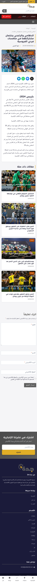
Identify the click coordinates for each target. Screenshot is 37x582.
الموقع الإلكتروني (30, 372)
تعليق (33, 325)
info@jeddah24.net (27, 567)
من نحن (33, 500)
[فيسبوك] (27, 78)
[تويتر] (32, 78)
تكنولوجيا (32, 532)
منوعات (33, 543)
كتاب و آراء (32, 551)
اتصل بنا (33, 504)
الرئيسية (33, 28)
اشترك (18, 452)
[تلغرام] (19, 78)
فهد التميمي (16, 46)
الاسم (33, 353)
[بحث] (4, 11)
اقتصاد (33, 524)
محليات (33, 516)
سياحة (33, 540)
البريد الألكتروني (29, 362)
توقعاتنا (33, 536)
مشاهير (33, 555)
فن (34, 547)
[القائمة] (33, 21)
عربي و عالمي (31, 520)
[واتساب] (23, 78)
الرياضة (28, 28)
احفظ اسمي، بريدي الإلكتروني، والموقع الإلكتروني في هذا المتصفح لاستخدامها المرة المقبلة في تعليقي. (19, 379)
